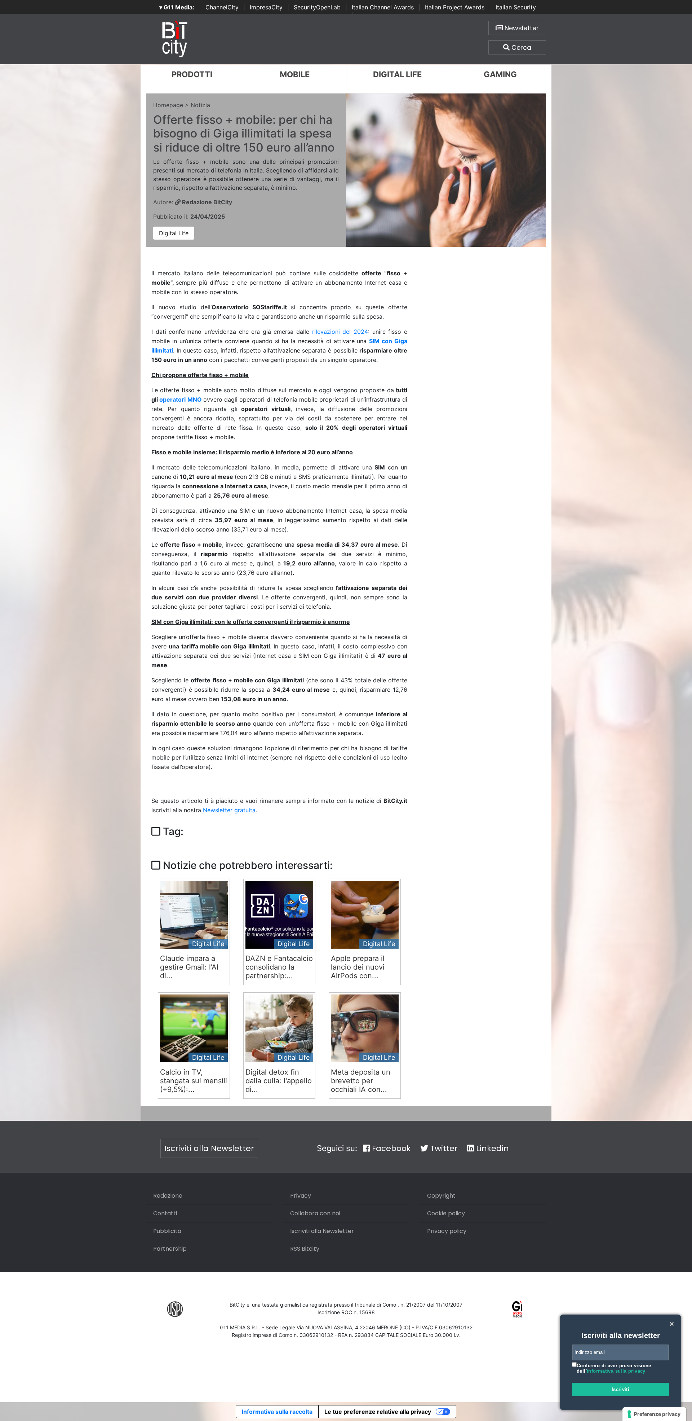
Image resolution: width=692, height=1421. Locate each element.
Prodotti (192, 74)
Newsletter (521, 27)
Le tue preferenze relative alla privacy (377, 1411)
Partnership (170, 1249)
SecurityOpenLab (317, 7)
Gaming (500, 74)
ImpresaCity (266, 7)
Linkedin (491, 1148)
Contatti (165, 1213)
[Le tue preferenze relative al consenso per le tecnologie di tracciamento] (654, 1414)
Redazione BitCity (206, 202)
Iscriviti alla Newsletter (209, 1148)
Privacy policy (446, 1231)
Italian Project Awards (454, 7)
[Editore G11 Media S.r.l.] (517, 1309)
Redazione (167, 1196)
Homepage (168, 105)
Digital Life (397, 74)
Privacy (300, 1196)
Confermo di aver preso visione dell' (614, 1368)
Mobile (295, 74)
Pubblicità (167, 1231)
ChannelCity (222, 7)
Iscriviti (621, 1389)
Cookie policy (446, 1213)
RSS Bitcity (304, 1249)
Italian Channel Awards (383, 7)
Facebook (390, 1148)
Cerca (520, 47)
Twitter (443, 1148)
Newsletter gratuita (229, 810)
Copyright (441, 1196)
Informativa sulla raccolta (277, 1411)
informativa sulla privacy (616, 1371)
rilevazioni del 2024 (340, 331)
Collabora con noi (315, 1213)
